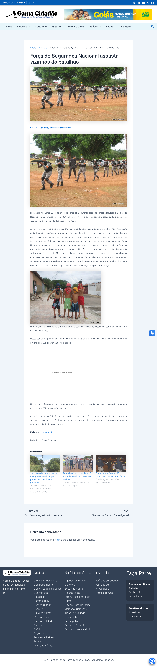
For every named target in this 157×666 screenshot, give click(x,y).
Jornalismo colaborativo (138, 612)
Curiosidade (41, 592)
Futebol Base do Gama (78, 604)
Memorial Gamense (76, 608)
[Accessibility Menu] (152, 661)
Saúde (109, 26)
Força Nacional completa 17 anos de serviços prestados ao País (77, 476)
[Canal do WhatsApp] (148, 3)
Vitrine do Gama (75, 26)
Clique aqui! (46, 432)
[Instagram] (134, 3)
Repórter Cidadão (75, 625)
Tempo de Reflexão (45, 637)
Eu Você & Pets (42, 612)
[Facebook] (138, 3)
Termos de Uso (104, 592)
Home (9, 26)
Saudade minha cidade (78, 629)
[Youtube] (143, 3)
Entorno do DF (42, 600)
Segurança (40, 633)
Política (93, 26)
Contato (126, 26)
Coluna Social (72, 592)
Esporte (56, 26)
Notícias (22, 26)
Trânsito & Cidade (75, 612)
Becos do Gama (74, 588)
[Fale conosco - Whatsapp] (152, 3)
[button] (28, 26)
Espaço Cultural (43, 604)
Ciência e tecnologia (45, 580)
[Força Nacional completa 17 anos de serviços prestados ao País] (78, 463)
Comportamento (43, 584)
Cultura (39, 26)
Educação (39, 596)
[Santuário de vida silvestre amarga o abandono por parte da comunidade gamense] (45, 463)
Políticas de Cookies (107, 580)
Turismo (38, 641)
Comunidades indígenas (47, 588)
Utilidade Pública (44, 645)
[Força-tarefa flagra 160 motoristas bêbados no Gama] (111, 463)
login (57, 539)
